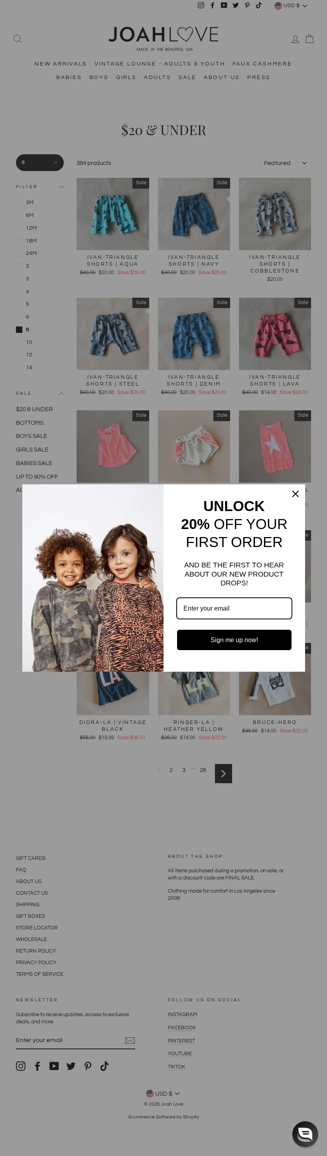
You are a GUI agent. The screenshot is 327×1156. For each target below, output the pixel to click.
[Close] (295, 493)
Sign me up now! (234, 640)
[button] (305, 1134)
